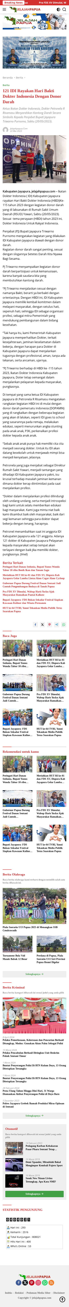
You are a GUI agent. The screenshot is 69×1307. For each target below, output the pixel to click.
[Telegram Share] (56, 624)
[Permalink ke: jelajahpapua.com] (5, 129)
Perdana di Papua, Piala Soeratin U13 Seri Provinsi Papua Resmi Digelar (51, 958)
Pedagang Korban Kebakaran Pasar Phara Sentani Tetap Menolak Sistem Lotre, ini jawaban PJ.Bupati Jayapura (45, 1148)
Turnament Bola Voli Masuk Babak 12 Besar (15, 957)
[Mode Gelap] (58, 9)
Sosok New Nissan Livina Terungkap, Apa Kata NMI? (41, 1180)
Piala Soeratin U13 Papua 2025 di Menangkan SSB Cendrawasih (30, 929)
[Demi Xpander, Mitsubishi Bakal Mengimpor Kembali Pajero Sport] (14, 1164)
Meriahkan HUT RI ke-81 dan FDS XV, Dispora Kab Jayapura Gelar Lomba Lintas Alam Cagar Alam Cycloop (34, 577)
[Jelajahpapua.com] (24, 9)
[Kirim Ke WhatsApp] (63, 624)
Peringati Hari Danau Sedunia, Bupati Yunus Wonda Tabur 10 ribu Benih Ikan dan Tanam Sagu (31, 568)
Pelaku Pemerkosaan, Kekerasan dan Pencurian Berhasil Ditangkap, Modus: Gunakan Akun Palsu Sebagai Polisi (33, 1042)
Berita (6, 85)
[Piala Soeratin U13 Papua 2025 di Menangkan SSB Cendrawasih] (34, 906)
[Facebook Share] (35, 624)
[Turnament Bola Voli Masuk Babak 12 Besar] (17, 944)
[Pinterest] (31, 1283)
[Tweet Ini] (42, 624)
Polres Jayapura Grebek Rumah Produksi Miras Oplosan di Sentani (33, 1105)
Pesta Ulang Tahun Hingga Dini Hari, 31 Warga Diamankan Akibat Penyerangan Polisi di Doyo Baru (31, 1092)
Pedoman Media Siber (38, 1293)
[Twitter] (25, 1283)
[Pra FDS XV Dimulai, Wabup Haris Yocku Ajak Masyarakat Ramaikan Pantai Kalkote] (51, 682)
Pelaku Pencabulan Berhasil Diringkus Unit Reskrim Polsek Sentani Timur (31, 1054)
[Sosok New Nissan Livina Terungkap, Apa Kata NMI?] (14, 1181)
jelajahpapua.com (18, 128)
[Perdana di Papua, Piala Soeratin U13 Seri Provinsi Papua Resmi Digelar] (51, 944)
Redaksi (19, 1293)
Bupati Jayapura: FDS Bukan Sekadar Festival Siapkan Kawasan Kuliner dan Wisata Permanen (33, 601)
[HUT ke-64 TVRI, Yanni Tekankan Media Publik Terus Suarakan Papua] (51, 717)
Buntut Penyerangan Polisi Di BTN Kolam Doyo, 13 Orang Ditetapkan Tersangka (34, 1067)
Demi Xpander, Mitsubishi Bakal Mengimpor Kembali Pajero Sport (44, 1164)
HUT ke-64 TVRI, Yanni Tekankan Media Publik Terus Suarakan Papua (32, 610)
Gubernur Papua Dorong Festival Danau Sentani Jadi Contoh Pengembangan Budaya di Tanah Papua (32, 585)
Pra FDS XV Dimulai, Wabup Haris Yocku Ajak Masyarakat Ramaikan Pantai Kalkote (28, 593)
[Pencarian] (64, 9)
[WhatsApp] (45, 1283)
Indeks (8, 1293)
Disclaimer (59, 1293)
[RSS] (51, 1283)
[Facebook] (18, 1283)
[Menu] (5, 9)
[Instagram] (38, 1283)
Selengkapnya (33, 974)
